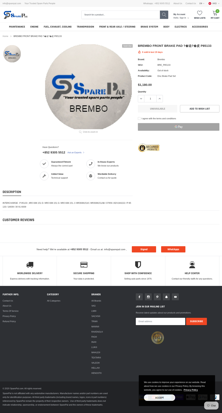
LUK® (94, 347)
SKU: (140, 65)
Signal (144, 249)
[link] (12, 53)
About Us (177, 3)
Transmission (85, 27)
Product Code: (145, 76)
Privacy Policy (9, 316)
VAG (93, 305)
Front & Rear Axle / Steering (117, 27)
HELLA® (95, 368)
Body (166, 27)
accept (159, 398)
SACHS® (95, 316)
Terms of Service (11, 311)
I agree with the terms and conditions (158, 118)
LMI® (93, 311)
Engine (34, 27)
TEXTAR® (96, 357)
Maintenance (17, 27)
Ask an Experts (74, 152)
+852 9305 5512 (53, 152)
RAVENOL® (97, 331)
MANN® (95, 326)
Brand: (141, 59)
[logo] (16, 14)
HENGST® (96, 373)
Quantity (142, 91)
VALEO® (95, 363)
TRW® (94, 321)
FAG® (94, 336)
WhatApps (173, 249)
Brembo (161, 59)
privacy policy (191, 390)
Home (5, 36)
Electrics (181, 27)
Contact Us (191, 3)
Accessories (200, 27)
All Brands (96, 300)
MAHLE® (95, 352)
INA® (93, 342)
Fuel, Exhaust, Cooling (58, 27)
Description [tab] (12, 192)
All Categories (53, 300)
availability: (144, 70)
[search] (164, 15)
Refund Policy (9, 321)
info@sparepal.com (12, 3)
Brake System (149, 27)
